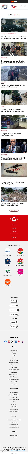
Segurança (14, 367)
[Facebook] (5, 341)
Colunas (14, 225)
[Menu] (21, 6)
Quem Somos (14, 392)
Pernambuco (14, 351)
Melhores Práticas (14, 399)
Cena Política (14, 360)
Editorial (14, 231)
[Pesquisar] (25, 6)
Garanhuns (14, 310)
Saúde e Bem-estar (14, 370)
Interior (14, 326)
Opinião (14, 228)
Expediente (14, 406)
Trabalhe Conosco (14, 411)
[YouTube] (19, 341)
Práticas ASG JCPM (14, 395)
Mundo (14, 358)
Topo (12, 237)
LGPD (14, 402)
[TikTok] (23, 341)
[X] (12, 341)
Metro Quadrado (14, 377)
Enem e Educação (14, 374)
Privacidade (14, 397)
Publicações (14, 404)
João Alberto (14, 381)
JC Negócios (14, 365)
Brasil (14, 355)
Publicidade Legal (14, 424)
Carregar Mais (14, 210)
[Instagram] (9, 341)
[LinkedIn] (16, 341)
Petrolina (14, 314)
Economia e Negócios (14, 379)
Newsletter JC (14, 422)
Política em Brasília (14, 362)
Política (14, 353)
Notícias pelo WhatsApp (14, 420)
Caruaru (14, 305)
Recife (14, 301)
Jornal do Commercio (14, 435)
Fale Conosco (14, 409)
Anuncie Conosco (14, 427)
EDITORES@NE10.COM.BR (18, 451)
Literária (14, 384)
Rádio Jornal (14, 438)
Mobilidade (14, 372)
